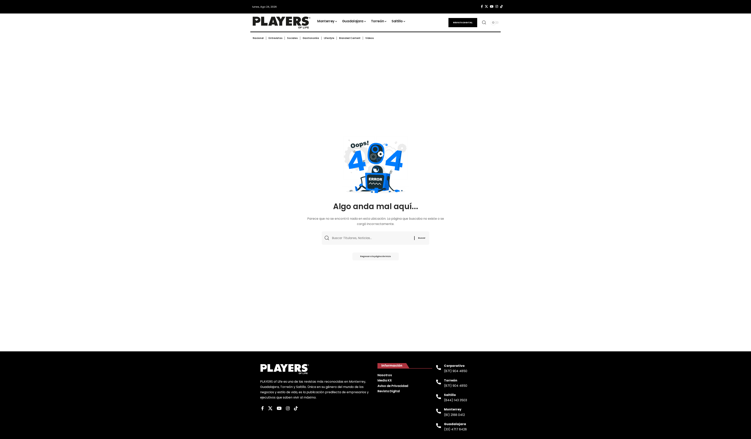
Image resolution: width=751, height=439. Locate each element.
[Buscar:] (371, 238)
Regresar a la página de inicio (375, 256)
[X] (486, 6)
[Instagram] (496, 6)
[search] (484, 22)
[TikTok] (501, 6)
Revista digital (463, 22)
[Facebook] (482, 6)
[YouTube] (491, 6)
